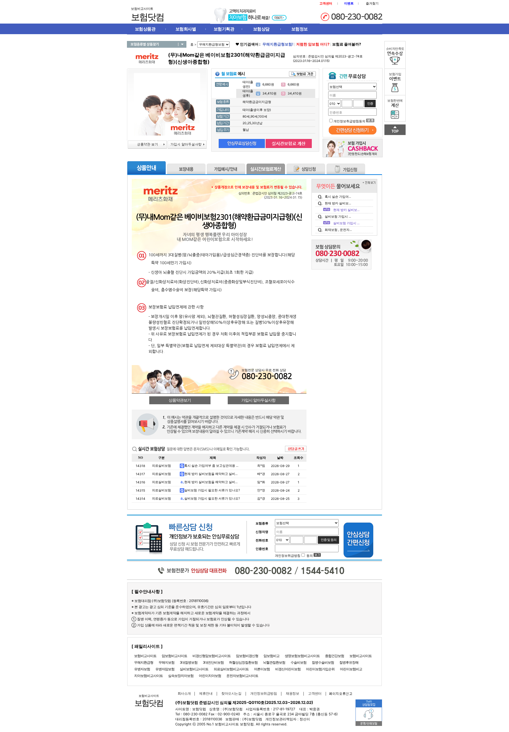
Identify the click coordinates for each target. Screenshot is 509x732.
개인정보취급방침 (263, 693)
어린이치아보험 (210, 675)
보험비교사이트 (145, 656)
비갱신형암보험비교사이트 (211, 656)
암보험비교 (271, 656)
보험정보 (299, 29)
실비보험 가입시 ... (338, 216)
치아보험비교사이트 (148, 675)
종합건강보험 (334, 656)
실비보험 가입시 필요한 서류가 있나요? (212, 490)
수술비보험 (298, 662)
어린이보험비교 (351, 669)
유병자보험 (142, 669)
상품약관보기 (180, 400)
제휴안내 (205, 693)
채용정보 (292, 693)
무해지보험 (166, 662)
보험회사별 (185, 29)
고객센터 (314, 693)
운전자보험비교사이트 (242, 675)
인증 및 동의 (328, 540)
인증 (370, 103)
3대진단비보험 (213, 662)
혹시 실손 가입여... (338, 197)
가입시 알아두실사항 (258, 400)
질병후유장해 (348, 662)
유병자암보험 (164, 669)
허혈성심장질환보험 (243, 662)
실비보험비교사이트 (194, 669)
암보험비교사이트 (174, 656)
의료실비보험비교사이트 (231, 669)
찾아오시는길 (231, 693)
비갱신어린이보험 (288, 669)
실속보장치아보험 (181, 675)
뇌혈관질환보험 (274, 662)
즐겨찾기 (372, 3)
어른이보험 (262, 669)
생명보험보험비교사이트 (302, 656)
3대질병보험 (189, 662)
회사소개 (183, 693)
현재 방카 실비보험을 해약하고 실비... (211, 474)
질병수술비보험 (323, 662)
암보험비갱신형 (247, 656)
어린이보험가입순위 (320, 669)
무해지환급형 (143, 662)
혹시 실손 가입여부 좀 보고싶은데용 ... (211, 466)
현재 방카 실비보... (338, 203)
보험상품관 (145, 29)
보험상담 (261, 29)
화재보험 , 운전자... (338, 230)
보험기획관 (224, 29)
